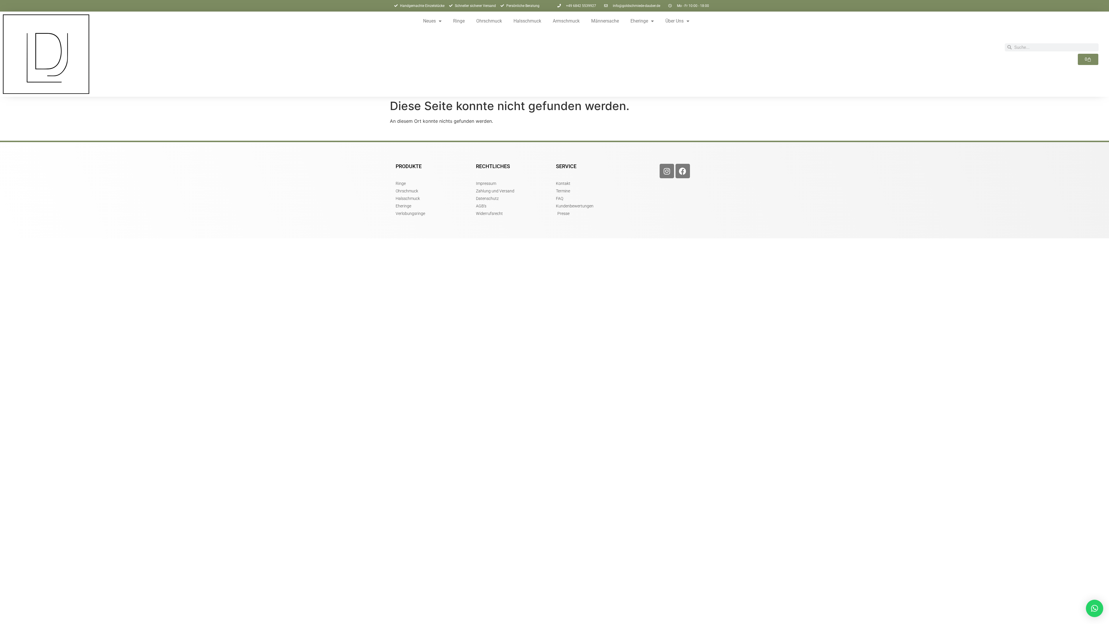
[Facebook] (683, 171)
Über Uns (674, 21)
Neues (429, 21)
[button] (1094, 608)
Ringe (459, 21)
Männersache (605, 21)
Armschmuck (566, 21)
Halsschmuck (527, 21)
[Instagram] (667, 171)
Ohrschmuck (489, 21)
